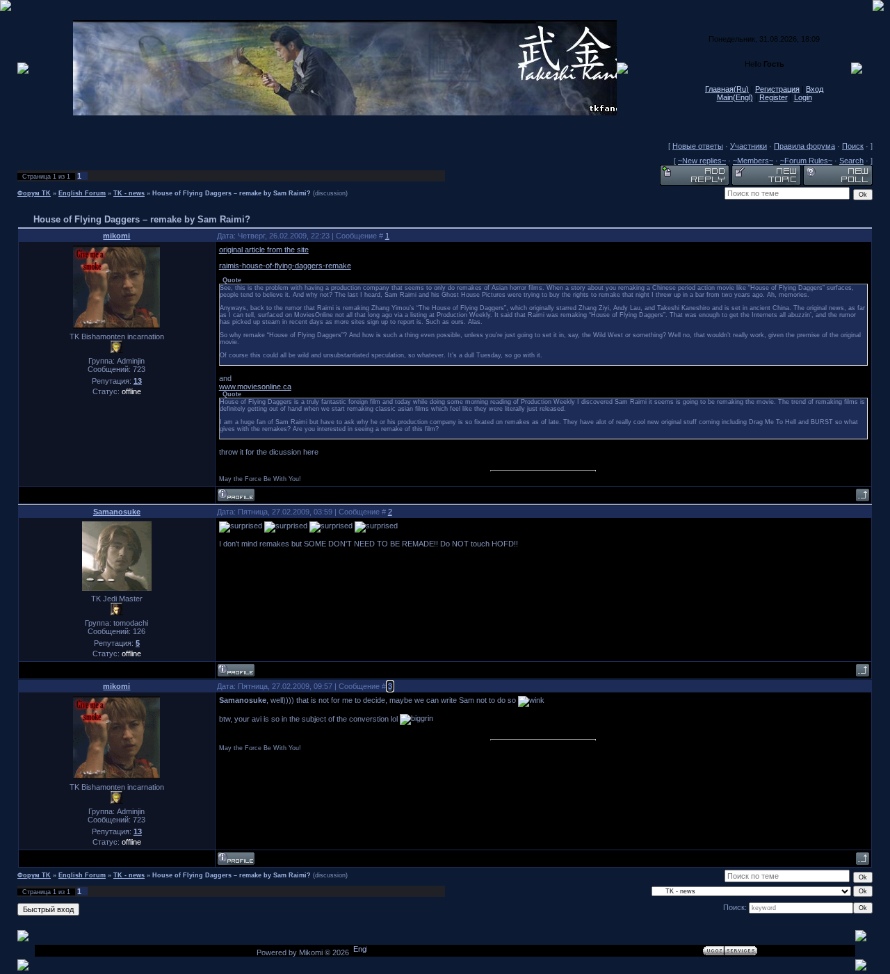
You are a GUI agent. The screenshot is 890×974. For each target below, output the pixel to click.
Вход (814, 89)
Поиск (853, 146)
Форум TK (34, 193)
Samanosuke (116, 512)
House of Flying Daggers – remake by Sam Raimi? (231, 193)
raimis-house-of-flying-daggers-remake (285, 265)
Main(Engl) (735, 97)
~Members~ (753, 160)
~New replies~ (702, 160)
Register (773, 97)
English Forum (82, 193)
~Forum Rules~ (806, 160)
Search (851, 160)
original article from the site (264, 249)
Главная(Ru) (727, 89)
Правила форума (804, 146)
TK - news (129, 193)
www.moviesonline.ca (255, 386)
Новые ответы (697, 146)
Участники (748, 146)
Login (803, 97)
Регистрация (777, 89)
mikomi (116, 236)
